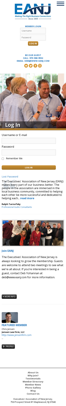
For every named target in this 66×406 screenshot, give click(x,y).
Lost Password (10, 176)
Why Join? (33, 375)
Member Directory (33, 381)
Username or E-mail (14, 135)
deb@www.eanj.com (37, 60)
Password (8, 146)
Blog (33, 390)
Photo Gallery (33, 387)
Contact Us (33, 393)
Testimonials (33, 378)
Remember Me (14, 158)
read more (27, 198)
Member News (33, 384)
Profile (9, 346)
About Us (33, 372)
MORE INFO (10, 296)
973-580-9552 (36, 57)
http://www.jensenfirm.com (16, 335)
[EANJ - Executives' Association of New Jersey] (33, 11)
